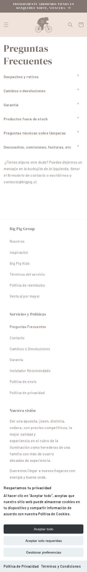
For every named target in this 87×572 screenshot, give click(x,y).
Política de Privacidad (21, 566)
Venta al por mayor (25, 296)
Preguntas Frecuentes (28, 327)
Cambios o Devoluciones (30, 349)
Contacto (17, 338)
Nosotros (17, 241)
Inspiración (19, 252)
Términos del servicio (27, 274)
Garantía (16, 360)
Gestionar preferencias (43, 552)
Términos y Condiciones (61, 566)
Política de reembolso (27, 285)
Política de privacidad (27, 393)
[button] (6, 24)
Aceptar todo (43, 529)
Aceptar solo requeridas (43, 541)
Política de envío (23, 382)
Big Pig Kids (19, 263)
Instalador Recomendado (30, 371)
